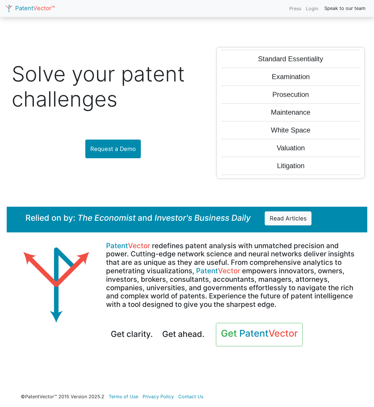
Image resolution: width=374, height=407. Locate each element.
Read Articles (288, 218)
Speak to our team (345, 8)
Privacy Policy (158, 396)
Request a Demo (113, 148)
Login (312, 8)
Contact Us (190, 396)
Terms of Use (123, 396)
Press (295, 8)
